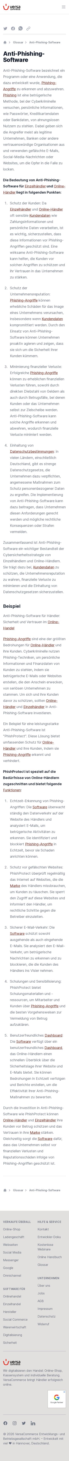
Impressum (45, 1309)
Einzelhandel (12, 1304)
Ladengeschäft (13, 1237)
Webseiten (10, 1245)
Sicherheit (10, 1343)
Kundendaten (39, 215)
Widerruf (43, 1324)
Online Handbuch (50, 1257)
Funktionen (12, 790)
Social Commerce (15, 1319)
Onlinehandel (12, 1296)
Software (40, 807)
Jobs (41, 1293)
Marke (15, 886)
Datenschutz (47, 1316)
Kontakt (43, 1229)
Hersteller (9, 1312)
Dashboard (53, 1035)
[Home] (5, 42)
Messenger (11, 1260)
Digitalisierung (12, 1335)
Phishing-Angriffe (24, 300)
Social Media (12, 1252)
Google (8, 1268)
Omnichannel (12, 1275)
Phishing (9, 95)
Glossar (18, 42)
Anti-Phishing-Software (44, 42)
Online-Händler (51, 209)
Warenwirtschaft (14, 1327)
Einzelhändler (35, 186)
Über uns (44, 1285)
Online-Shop (11, 1229)
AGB (41, 1301)
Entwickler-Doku (49, 1237)
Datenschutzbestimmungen (32, 451)
